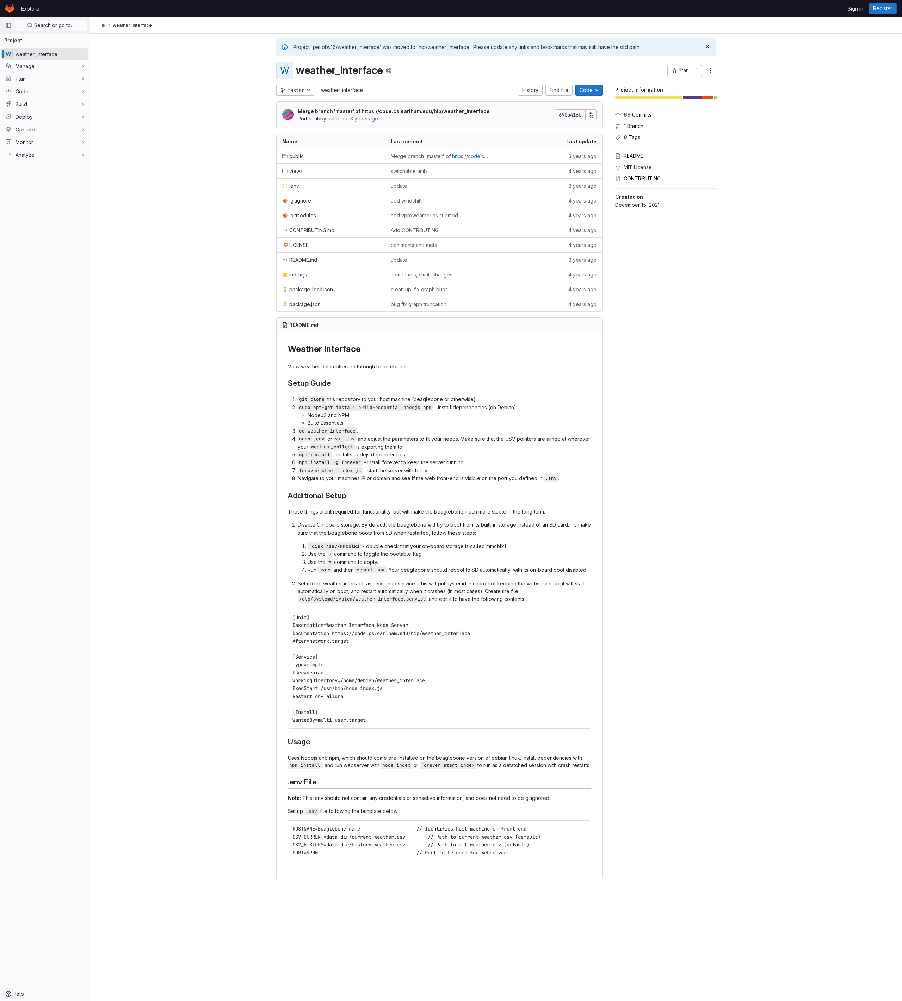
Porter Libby (312, 119)
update (399, 186)
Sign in (855, 9)
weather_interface (342, 90)
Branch (633, 126)
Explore (30, 9)
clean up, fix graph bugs (419, 289)
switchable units (409, 171)
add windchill (406, 201)
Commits (637, 115)
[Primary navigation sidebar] (8, 25)
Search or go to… (54, 25)
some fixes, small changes (421, 275)
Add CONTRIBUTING (415, 230)
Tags (632, 137)
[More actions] (710, 70)
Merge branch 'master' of (394, 111)
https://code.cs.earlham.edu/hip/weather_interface (426, 111)
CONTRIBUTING (642, 178)
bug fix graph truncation (418, 304)
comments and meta (414, 245)
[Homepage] (10, 8)
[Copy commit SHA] (591, 114)
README (633, 156)
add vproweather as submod (424, 215)
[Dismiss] (707, 46)
